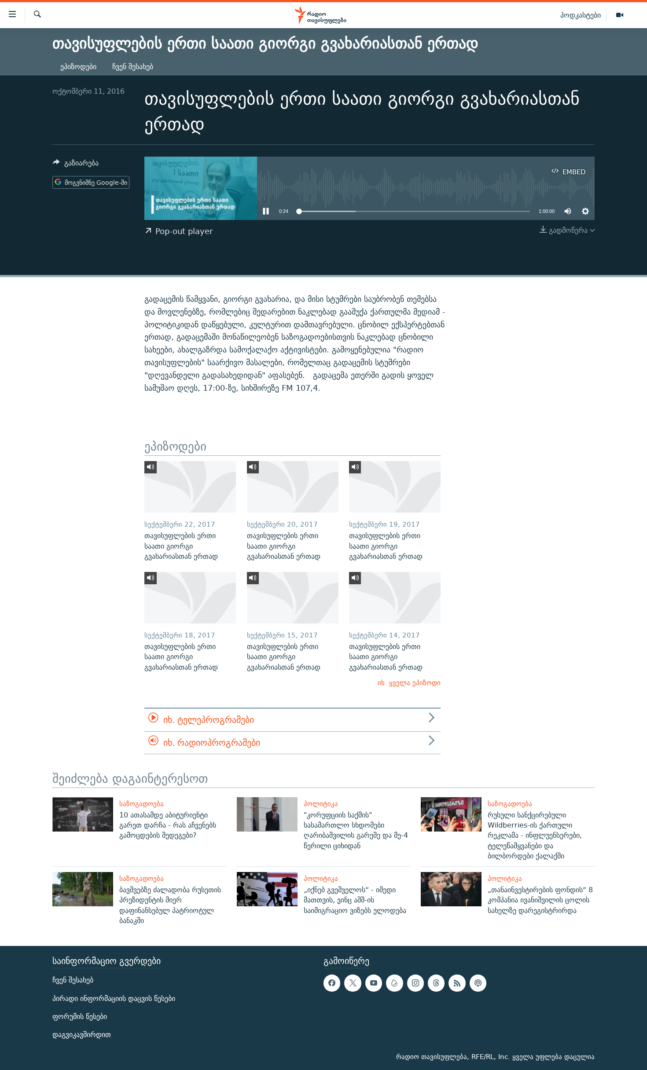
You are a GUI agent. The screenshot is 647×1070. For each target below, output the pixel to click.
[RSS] (456, 983)
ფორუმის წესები (79, 1016)
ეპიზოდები (78, 67)
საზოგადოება (141, 803)
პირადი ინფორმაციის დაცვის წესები (113, 998)
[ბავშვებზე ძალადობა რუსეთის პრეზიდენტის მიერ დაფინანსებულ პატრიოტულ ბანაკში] (82, 889)
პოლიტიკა (321, 803)
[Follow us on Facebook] (332, 983)
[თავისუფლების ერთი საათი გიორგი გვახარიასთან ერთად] (190, 487)
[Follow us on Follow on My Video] (394, 983)
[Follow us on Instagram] (415, 983)
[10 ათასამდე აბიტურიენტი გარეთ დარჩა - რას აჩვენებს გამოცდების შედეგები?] (82, 814)
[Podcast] (478, 983)
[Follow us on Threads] (436, 983)
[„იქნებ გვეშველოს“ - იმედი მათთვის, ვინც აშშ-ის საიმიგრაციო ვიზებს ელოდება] (267, 889)
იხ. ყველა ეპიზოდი (409, 683)
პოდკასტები (580, 15)
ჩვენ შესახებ (132, 67)
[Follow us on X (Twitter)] (352, 983)
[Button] (76, 165)
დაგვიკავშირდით (81, 1034)
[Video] (620, 15)
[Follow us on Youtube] (373, 983)
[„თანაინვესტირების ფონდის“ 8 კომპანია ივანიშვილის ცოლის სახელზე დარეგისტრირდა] (451, 889)
